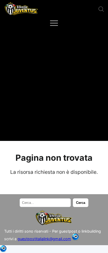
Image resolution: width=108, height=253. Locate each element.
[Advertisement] (54, 84)
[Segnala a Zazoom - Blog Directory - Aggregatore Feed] (75, 239)
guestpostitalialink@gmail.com (44, 239)
